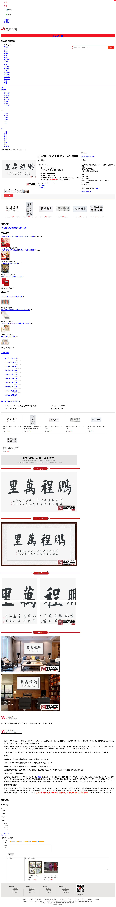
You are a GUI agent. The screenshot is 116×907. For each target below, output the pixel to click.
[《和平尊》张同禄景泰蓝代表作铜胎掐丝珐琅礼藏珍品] (5, 246)
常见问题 (15, 892)
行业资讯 (62, 899)
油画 (5, 124)
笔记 (5, 83)
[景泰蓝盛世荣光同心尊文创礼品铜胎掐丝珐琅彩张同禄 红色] (5, 259)
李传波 (6, 57)
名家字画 (7, 59)
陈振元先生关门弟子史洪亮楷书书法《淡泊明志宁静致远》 (12, 448)
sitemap (97, 899)
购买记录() (16, 401)
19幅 (96, 188)
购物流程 (15, 891)
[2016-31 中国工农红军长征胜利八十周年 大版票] (5, 319)
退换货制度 (65, 892)
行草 (5, 144)
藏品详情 (3, 401)
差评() (6, 830)
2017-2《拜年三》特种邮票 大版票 (11, 296)
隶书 (5, 138)
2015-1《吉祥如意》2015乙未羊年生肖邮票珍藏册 (16, 323)
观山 (5, 49)
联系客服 (15, 889)
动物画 (6, 117)
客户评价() (9, 401)
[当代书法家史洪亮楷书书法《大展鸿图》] (46, 208)
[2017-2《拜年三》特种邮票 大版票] (5, 306)
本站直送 (31, 892)
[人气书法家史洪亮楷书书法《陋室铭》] (63, 208)
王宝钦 (6, 47)
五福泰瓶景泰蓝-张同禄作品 (9, 263)
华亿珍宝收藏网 (9, 31)
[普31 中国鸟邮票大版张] (5, 346)
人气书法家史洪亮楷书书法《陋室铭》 (75, 427)
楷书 (2, 128)
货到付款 (48, 892)
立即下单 (42, 185)
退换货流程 (65, 889)
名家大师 (7, 75)
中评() (6, 828)
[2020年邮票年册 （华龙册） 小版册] (5, 286)
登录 (5, 2)
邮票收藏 (7, 93)
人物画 (6, 119)
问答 (5, 81)
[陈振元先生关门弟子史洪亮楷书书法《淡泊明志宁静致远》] (96, 208)
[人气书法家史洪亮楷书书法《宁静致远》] (80, 208)
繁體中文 (7, 22)
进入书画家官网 (86, 191)
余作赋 (6, 55)
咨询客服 (42, 187)
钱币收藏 (7, 68)
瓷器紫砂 (54, 899)
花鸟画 (6, 115)
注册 (5, 6)
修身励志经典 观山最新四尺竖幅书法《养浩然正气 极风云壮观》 (33, 427)
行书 (5, 134)
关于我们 (7, 79)
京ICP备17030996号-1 (58, 904)
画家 (83, 899)
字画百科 (5, 353)
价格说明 (64, 891)
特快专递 (31, 891)
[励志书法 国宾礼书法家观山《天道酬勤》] (12, 208)
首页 (5, 64)
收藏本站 (7, 20)
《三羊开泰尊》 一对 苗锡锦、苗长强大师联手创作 (51, 877)
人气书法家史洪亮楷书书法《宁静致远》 (96, 427)
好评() (6, 826)
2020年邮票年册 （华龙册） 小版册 (11, 277)
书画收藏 (7, 66)
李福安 (6, 53)
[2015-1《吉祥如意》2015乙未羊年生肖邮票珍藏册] (5, 332)
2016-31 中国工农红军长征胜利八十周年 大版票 (15, 310)
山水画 (6, 113)
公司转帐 (48, 889)
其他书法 (7, 146)
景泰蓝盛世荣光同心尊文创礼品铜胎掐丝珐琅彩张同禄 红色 (19, 250)
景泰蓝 (6, 71)
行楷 (5, 142)
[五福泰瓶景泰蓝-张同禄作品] (5, 273)
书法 (2, 110)
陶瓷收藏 (7, 73)
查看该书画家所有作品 (88, 156)
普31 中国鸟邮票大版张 (8, 336)
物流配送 (31, 889)
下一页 (7, 833)
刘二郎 (6, 51)
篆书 (5, 140)
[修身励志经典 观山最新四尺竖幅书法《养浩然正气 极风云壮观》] (29, 208)
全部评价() (7, 823)
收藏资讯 (7, 77)
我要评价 (3, 835)
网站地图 (90, 899)
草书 (5, 136)
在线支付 (48, 891)
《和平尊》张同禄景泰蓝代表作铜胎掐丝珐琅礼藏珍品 (17, 236)
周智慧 (6, 61)
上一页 (3, 833)
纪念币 (6, 103)
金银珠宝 (7, 97)
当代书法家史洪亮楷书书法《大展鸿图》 (54, 427)
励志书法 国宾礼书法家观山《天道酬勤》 (12, 427)
